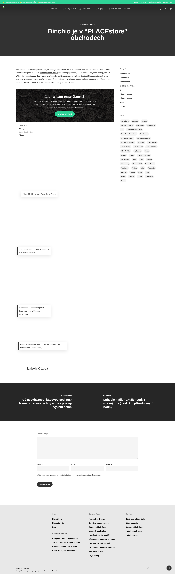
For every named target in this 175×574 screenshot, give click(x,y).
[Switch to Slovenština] (156, 9)
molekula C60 (137, 164)
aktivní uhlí (125, 121)
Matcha (149, 159)
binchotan (140, 125)
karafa (132, 155)
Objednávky (94, 556)
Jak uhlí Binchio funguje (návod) (66, 543)
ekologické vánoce (143, 138)
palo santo (124, 168)
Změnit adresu (132, 535)
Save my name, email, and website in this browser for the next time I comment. (70, 475)
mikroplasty (125, 164)
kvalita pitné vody (144, 155)
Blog (54, 527)
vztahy (123, 176)
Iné (121, 90)
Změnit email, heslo (134, 531)
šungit (123, 181)
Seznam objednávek (134, 527)
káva (134, 159)
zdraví (140, 176)
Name (40, 464)
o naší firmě (149, 164)
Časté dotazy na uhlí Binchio (64, 551)
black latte (151, 125)
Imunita (123, 155)
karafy (46, 344)
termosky (53, 344)
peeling (134, 168)
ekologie (141, 142)
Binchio (144, 121)
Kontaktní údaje (96, 551)
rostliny (124, 172)
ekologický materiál (127, 142)
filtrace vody (152, 142)
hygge (147, 151)
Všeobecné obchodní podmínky (102, 539)
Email (74, 464)
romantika (151, 168)
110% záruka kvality (97, 531)
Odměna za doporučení (99, 523)
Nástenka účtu (132, 523)
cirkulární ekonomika (134, 129)
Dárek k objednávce (97, 527)
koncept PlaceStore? (49, 73)
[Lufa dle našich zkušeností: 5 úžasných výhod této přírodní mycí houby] (131, 402)
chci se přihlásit (65, 114)
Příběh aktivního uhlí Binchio (64, 547)
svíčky (84, 79)
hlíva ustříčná (125, 151)
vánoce (131, 176)
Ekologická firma (87, 24)
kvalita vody (125, 159)
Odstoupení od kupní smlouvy (102, 547)
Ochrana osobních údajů (99, 543)
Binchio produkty (127, 125)
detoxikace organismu (129, 134)
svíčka (132, 172)
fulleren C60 (138, 147)
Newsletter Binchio (97, 519)
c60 (122, 129)
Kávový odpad (126, 94)
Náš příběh (57, 519)
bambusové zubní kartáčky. (31, 348)
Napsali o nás (58, 523)
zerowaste (149, 176)
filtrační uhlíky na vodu (34, 344)
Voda (122, 102)
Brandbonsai (53, 571)
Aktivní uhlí (125, 74)
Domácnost (125, 82)
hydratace (137, 151)
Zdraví (122, 106)
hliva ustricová (151, 147)
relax (142, 168)
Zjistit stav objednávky (135, 519)
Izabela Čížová (37, 368)
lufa (141, 159)
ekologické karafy (127, 138)
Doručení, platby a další (99, 535)
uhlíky (78, 79)
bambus (135, 121)
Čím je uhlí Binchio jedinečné (65, 538)
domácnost (144, 134)
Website (109, 464)
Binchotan (124, 78)
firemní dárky (125, 147)
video (140, 172)
